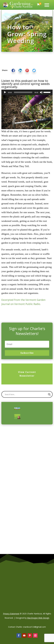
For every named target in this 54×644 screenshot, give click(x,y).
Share (4, 70)
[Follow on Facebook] (18, 635)
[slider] (47, 92)
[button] (4, 70)
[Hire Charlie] (17, 416)
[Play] (5, 92)
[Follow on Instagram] (35, 635)
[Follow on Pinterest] (30, 635)
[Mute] (41, 92)
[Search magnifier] (49, 394)
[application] (27, 92)
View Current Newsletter (27, 374)
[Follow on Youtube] (24, 635)
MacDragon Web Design (38, 618)
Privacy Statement (11, 613)
